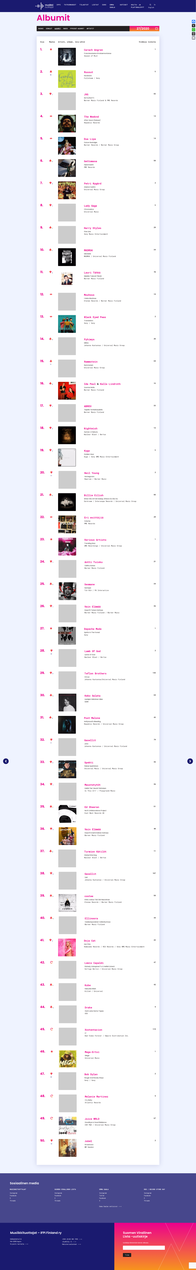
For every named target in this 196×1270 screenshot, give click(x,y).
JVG (86, 94)
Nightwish (90, 428)
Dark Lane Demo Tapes (94, 1011)
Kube (88, 985)
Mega (87, 1055)
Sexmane (89, 584)
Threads (13, 1201)
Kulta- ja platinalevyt (137, 6)
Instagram (13, 1193)
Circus (86, 677)
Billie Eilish (93, 495)
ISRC (104, 5)
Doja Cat (90, 940)
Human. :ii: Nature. (91, 432)
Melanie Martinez (96, 1096)
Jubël (88, 1141)
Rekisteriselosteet (69, 1244)
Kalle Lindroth (110, 384)
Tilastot (84, 5)
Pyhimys (89, 339)
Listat (95, 5)
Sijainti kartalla (17, 1244)
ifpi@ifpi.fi (67, 1242)
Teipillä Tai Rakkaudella (93, 410)
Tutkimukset (70, 5)
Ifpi (59, 5)
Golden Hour (89, 454)
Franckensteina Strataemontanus (97, 53)
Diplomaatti (89, 165)
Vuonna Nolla (89, 387)
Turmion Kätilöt (95, 851)
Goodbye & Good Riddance (95, 1122)
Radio (65, 29)
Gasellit (90, 740)
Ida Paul (90, 384)
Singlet (49, 29)
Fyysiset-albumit (77, 29)
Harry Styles (92, 228)
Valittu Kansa (90, 565)
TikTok (101, 1196)
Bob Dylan (91, 1074)
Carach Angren (93, 49)
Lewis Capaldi (94, 963)
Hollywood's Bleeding (92, 721)
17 (85, 1033)
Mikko (86, 343)
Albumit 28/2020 (190, 761)
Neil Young (91, 473)
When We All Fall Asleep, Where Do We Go (101, 499)
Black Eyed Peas (95, 317)
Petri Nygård (92, 183)
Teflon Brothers (95, 673)
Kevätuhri (88, 75)
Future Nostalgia (90, 142)
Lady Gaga (90, 205)
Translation (88, 320)
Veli (86, 877)
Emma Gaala (112, 6)
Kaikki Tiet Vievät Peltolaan (95, 788)
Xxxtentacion (93, 1029)
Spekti (88, 762)
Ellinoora (91, 918)
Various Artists (95, 539)
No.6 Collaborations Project (95, 810)
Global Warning (90, 855)
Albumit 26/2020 (6, 761)
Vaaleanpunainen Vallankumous (97, 922)
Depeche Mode (92, 629)
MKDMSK (88, 250)
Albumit (58, 29)
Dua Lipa (90, 139)
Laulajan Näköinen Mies (94, 699)
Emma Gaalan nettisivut (108, 1206)
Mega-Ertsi (92, 1052)
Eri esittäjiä (93, 517)
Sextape (87, 588)
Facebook (13, 1196)
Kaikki (40, 29)
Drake (88, 1007)
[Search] (150, 4)
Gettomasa (90, 161)
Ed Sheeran (92, 807)
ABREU (87, 406)
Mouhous (89, 294)
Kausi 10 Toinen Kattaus (94, 610)
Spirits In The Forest (92, 632)
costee (89, 896)
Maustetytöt (93, 784)
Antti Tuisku (94, 562)
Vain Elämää (93, 606)
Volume (87, 521)
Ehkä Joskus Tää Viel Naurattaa (97, 899)
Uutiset (124, 5)
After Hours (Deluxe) (92, 120)
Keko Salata (92, 695)
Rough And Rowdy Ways (94, 1078)
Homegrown (89, 476)
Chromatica (89, 209)
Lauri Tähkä (92, 272)
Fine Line (87, 231)
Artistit (90, 29)
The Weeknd (91, 116)
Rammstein (90, 361)
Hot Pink (87, 944)
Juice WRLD (92, 1118)
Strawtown (89, 1144)
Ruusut (88, 72)
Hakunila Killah (90, 989)
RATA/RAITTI (89, 98)
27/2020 (143, 28)
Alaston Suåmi (89, 187)
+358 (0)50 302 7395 (70, 1239)
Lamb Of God (93, 651)
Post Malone (92, 718)
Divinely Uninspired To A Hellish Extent (100, 966)
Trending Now (89, 543)
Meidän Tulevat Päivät (93, 276)
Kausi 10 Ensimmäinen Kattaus (96, 833)
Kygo (87, 450)
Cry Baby (88, 1100)
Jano (86, 744)
